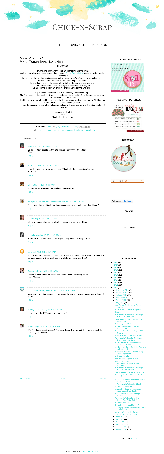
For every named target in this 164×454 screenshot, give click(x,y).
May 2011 (120, 419)
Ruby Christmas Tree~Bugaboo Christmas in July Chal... (128, 343)
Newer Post (25, 378)
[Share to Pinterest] (88, 127)
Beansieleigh (33, 326)
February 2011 (122, 427)
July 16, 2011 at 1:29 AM (44, 185)
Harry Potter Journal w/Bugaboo (128, 310)
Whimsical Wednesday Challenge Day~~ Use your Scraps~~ (128, 339)
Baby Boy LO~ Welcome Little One (129, 324)
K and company (66, 130)
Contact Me (77, 45)
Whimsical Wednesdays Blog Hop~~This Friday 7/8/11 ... (127, 399)
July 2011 (120, 303)
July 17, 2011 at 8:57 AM (64, 290)
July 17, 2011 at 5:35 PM (51, 309)
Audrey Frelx (33, 309)
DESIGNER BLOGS (90, 452)
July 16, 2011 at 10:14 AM (44, 252)
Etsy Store (99, 45)
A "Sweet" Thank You (123, 386)
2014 (116, 280)
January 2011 (121, 429)
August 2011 (121, 300)
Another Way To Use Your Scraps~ (129, 335)
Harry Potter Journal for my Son (128, 405)
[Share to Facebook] (86, 127)
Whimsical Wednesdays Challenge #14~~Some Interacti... (129, 369)
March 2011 (121, 424)
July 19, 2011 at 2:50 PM (51, 326)
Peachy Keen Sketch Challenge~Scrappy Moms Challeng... (127, 363)
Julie (30, 252)
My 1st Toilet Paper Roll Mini (126, 359)
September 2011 (123, 298)
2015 (116, 278)
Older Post (101, 378)
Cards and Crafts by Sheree (40, 290)
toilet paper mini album (84, 130)
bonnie (31, 218)
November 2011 (122, 293)
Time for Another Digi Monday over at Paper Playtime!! (130, 320)
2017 (116, 273)
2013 (116, 283)
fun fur (56, 130)
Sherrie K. (32, 165)
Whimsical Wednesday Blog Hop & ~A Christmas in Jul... (130, 380)
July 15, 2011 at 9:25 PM (48, 165)
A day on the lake (122, 356)
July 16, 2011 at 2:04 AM (73, 201)
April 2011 (120, 422)
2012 (116, 285)
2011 (116, 288)
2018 (116, 270)
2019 (116, 267)
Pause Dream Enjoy (74, 73)
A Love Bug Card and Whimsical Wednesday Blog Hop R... (128, 390)
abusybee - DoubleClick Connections (44, 201)
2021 (116, 262)
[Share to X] (83, 127)
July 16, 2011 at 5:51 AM (46, 218)
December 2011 (122, 290)
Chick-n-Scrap (82, 27)
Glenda (31, 146)
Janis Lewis (33, 235)
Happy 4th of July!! (122, 403)
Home (59, 45)
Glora (30, 185)
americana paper (45, 130)
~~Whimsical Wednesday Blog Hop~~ (130, 384)
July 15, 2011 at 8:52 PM (46, 146)
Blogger (134, 438)
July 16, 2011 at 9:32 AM (50, 235)
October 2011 (121, 295)
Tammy (31, 271)
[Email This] (78, 127)
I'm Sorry (119, 312)
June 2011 (120, 417)
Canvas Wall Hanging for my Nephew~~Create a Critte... (127, 413)
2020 (116, 265)
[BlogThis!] (81, 127)
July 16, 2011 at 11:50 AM (46, 271)
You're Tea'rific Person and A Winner (130, 372)
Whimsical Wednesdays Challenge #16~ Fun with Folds (129, 316)
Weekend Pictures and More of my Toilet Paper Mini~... (129, 352)
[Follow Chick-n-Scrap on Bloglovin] (122, 202)
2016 (116, 275)
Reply (30, 156)
